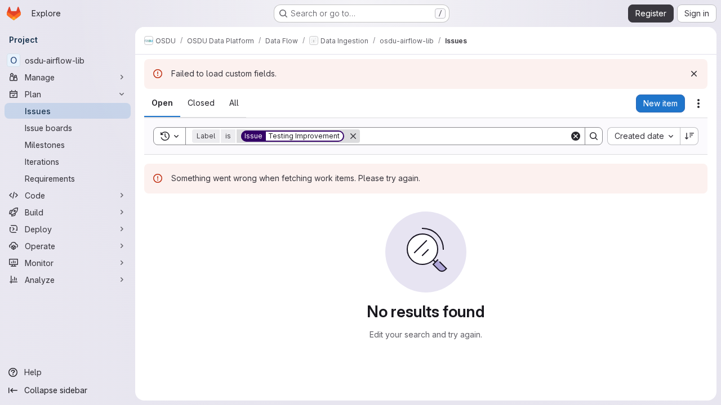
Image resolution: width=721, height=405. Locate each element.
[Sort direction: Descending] (689, 136)
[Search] (594, 136)
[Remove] (353, 136)
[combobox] (643, 136)
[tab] (162, 103)
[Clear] (575, 136)
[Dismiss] (694, 73)
